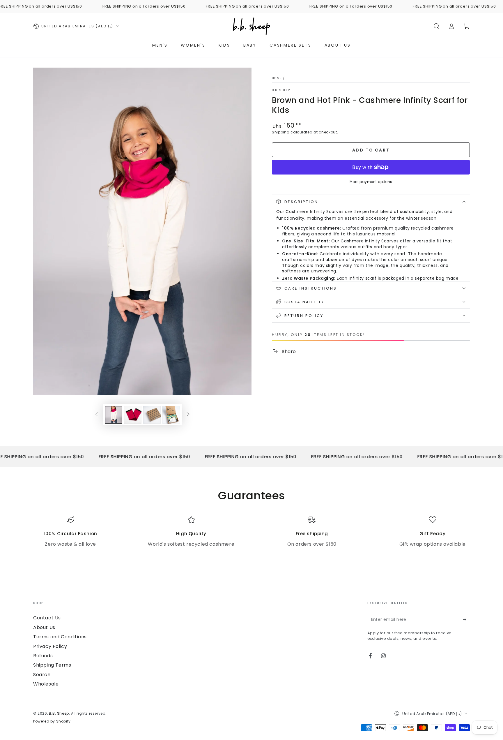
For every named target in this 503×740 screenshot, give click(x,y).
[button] (436, 26)
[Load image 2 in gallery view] (132, 415)
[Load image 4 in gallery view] (171, 415)
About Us (44, 627)
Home (276, 78)
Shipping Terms (52, 665)
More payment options (371, 181)
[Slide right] (188, 414)
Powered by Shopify (52, 721)
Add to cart (371, 150)
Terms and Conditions (60, 636)
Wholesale (46, 684)
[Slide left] (96, 414)
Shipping (281, 132)
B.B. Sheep (281, 90)
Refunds (43, 655)
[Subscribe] (466, 619)
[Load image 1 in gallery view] (113, 415)
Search (42, 674)
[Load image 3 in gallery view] (152, 415)
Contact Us (47, 617)
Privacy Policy (50, 646)
